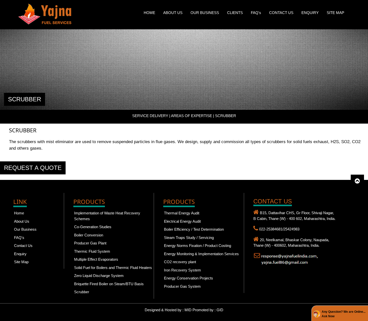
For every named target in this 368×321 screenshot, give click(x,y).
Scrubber (81, 292)
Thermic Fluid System (92, 251)
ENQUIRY (310, 13)
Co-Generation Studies (92, 227)
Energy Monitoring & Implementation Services (201, 254)
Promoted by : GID (208, 310)
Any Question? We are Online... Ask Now (343, 314)
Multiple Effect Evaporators (96, 259)
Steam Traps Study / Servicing (189, 237)
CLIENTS (235, 13)
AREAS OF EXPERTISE (191, 116)
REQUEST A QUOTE (33, 167)
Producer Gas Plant (90, 243)
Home (19, 213)
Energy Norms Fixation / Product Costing (197, 245)
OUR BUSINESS (205, 13)
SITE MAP (335, 13)
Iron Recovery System (182, 270)
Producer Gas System (182, 286)
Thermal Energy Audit (181, 213)
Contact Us (23, 245)
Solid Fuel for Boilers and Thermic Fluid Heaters (113, 267)
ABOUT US (172, 13)
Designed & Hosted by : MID (169, 310)
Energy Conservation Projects (188, 278)
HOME (149, 13)
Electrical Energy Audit (182, 221)
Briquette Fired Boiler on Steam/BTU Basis (109, 284)
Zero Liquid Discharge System (99, 275)
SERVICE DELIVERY (150, 116)
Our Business (25, 229)
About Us (21, 221)
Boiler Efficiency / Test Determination (194, 229)
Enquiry (20, 254)
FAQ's (256, 13)
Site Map (21, 262)
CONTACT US (281, 13)
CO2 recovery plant (180, 262)
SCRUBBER (24, 99)
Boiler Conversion (88, 235)
